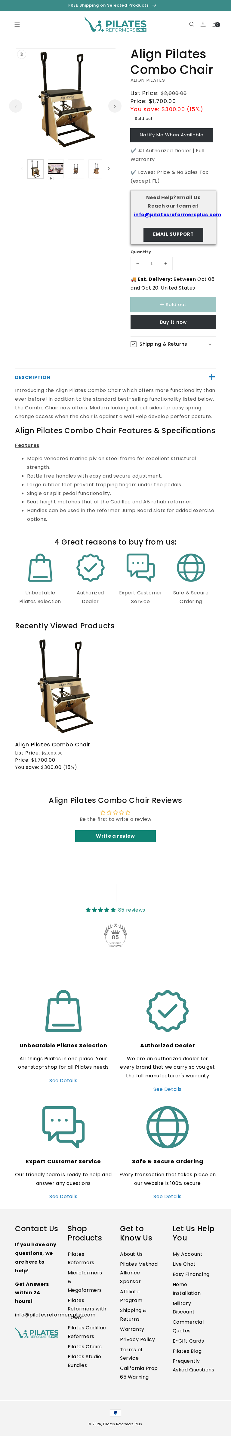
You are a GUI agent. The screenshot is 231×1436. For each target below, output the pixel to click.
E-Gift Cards (188, 1340)
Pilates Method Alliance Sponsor (139, 1273)
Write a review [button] (115, 836)
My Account (188, 1254)
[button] (230, 1432)
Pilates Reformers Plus (122, 1424)
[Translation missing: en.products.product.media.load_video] (56, 169)
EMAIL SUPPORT (173, 234)
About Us (131, 1254)
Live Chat (184, 1264)
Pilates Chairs (85, 1346)
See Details (63, 1080)
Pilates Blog (187, 1351)
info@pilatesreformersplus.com (177, 214)
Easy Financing (191, 1274)
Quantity (141, 252)
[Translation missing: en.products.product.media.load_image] (35, 169)
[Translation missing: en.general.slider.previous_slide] (15, 106)
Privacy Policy (137, 1339)
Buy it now (173, 322)
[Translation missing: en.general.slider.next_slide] (115, 106)
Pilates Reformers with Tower (87, 1309)
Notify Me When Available (172, 135)
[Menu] (17, 24)
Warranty (132, 1329)
